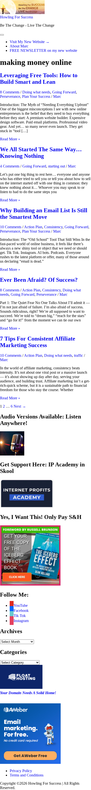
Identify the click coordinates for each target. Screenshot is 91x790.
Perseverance (10, 96)
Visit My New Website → (30, 42)
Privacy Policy (21, 771)
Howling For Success (16, 17)
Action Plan (33, 227)
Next (20, 406)
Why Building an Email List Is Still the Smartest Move (43, 213)
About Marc (19, 46)
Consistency (53, 227)
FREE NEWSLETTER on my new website (43, 50)
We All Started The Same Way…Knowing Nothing (41, 152)
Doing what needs (36, 92)
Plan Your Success (36, 96)
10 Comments (10, 227)
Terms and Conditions (26, 775)
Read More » (10, 139)
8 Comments (9, 92)
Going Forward (64, 92)
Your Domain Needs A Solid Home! (28, 693)
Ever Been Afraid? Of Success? (39, 280)
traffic (78, 355)
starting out (56, 166)
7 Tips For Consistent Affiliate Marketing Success (37, 341)
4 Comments (9, 166)
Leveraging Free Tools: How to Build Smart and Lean (38, 78)
